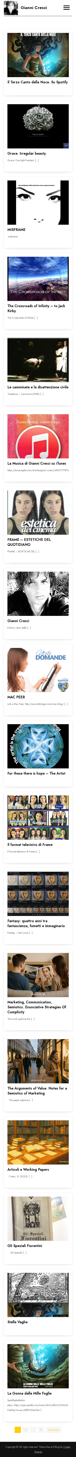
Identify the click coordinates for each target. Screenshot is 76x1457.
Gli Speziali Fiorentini (24, 1245)
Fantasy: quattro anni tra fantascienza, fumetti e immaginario (36, 923)
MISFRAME (16, 229)
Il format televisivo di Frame (29, 844)
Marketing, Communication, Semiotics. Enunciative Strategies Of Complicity (36, 1007)
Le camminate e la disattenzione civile (37, 387)
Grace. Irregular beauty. (27, 153)
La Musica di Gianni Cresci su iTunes (36, 463)
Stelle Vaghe (17, 1322)
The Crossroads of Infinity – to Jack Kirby (36, 308)
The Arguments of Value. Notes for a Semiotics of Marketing (37, 1091)
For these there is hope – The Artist (36, 773)
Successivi (53, 1430)
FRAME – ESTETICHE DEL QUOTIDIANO (29, 542)
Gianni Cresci (34, 7)
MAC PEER (16, 697)
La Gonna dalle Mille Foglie (29, 1393)
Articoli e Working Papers (28, 1169)
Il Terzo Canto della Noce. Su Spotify (37, 82)
